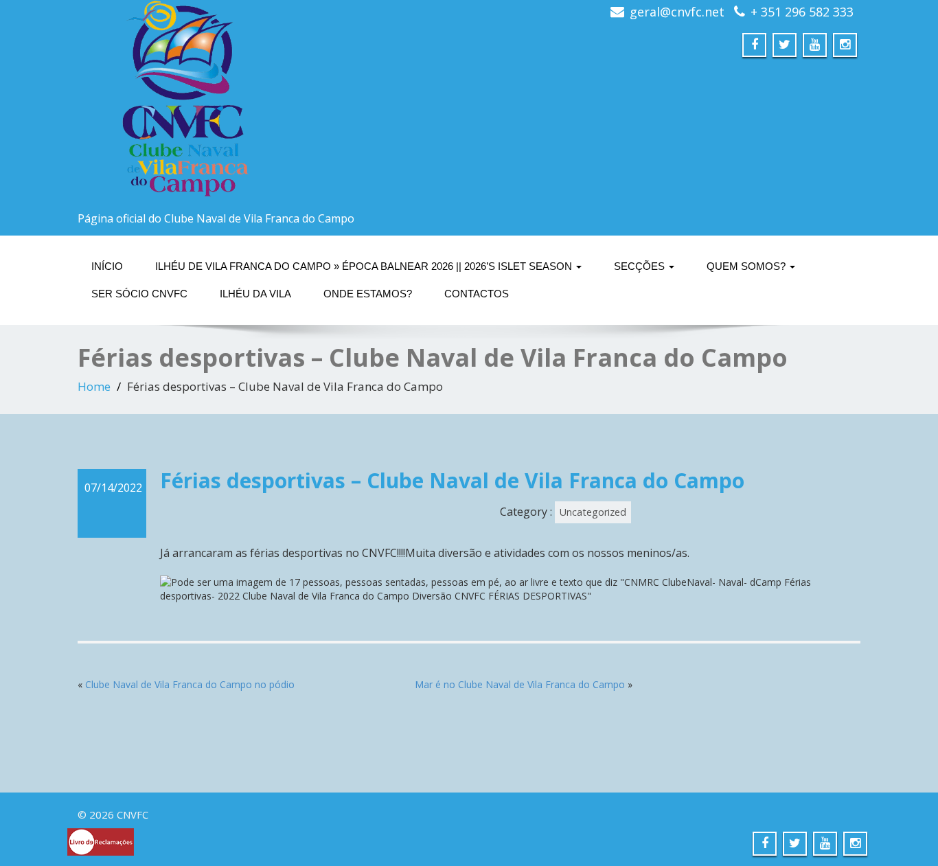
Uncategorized (593, 512)
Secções (640, 266)
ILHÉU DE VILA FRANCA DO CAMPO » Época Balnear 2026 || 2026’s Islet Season (365, 266)
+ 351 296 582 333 (802, 11)
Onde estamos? (367, 293)
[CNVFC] (268, 103)
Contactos (476, 293)
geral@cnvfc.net (677, 11)
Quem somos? (747, 266)
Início (107, 266)
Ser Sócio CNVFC (139, 293)
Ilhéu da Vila (255, 293)
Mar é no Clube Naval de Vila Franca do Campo (520, 684)
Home (94, 386)
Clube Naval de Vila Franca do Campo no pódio (190, 684)
